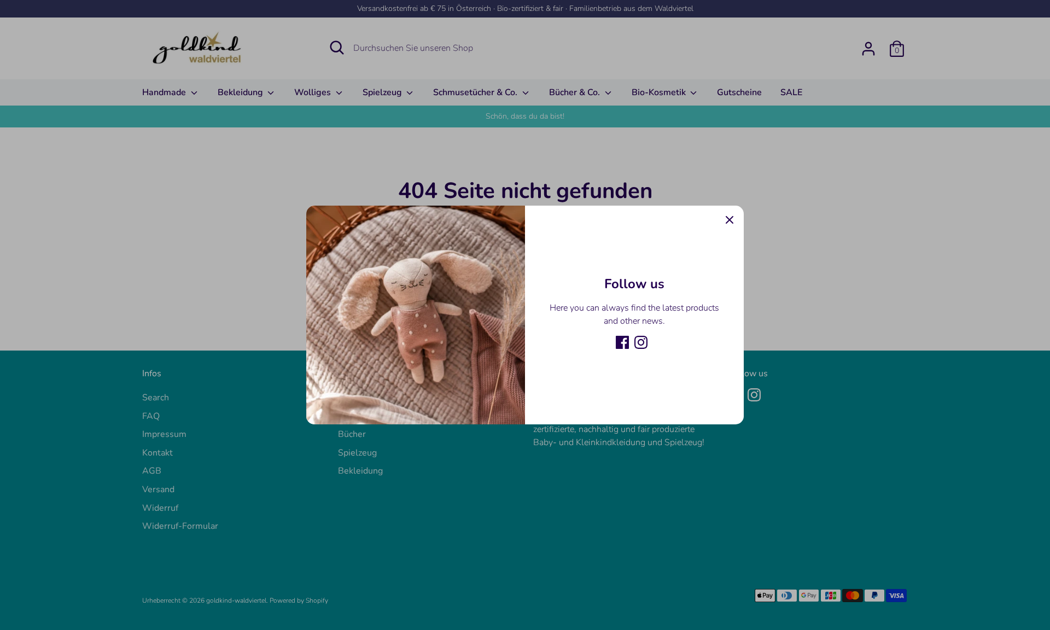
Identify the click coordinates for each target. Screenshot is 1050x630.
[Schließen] (730, 220)
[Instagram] (641, 342)
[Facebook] (622, 342)
